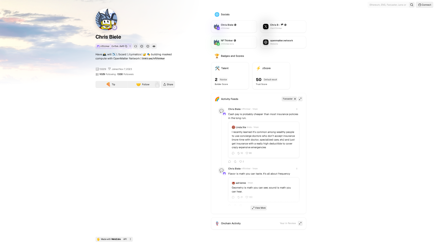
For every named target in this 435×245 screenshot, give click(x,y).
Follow (142, 84)
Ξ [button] (130, 46)
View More (260, 207)
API (125, 239)
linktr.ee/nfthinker (153, 58)
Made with (109, 239)
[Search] (411, 4)
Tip (117, 85)
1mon (255, 109)
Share (170, 84)
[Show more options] (296, 109)
